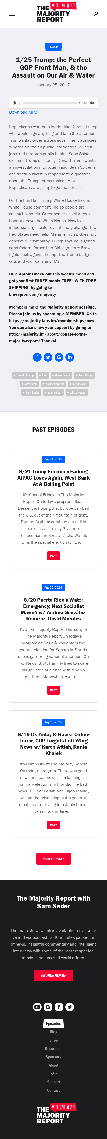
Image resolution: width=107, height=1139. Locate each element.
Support (53, 1082)
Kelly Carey (85, 375)
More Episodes (53, 859)
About (53, 1065)
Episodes (53, 1023)
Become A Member (53, 975)
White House (77, 392)
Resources (53, 1048)
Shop (53, 1040)
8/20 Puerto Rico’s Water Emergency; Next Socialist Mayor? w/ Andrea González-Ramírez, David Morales (54, 609)
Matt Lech (30, 384)
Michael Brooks (54, 384)
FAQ (53, 1073)
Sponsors (53, 1057)
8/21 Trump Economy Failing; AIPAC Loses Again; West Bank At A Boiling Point (53, 477)
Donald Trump (25, 375)
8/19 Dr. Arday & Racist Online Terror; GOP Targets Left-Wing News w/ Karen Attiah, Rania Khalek (54, 743)
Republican (79, 384)
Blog (53, 1032)
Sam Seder (32, 392)
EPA (44, 375)
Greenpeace (62, 375)
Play (53, 555)
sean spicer (55, 392)
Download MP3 (23, 112)
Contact (53, 1090)
